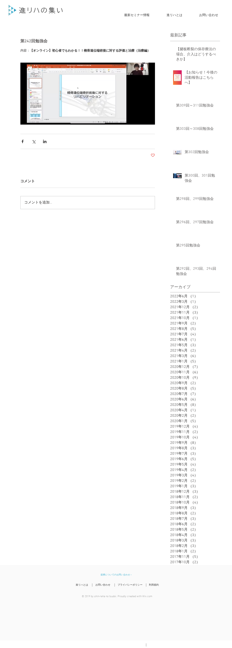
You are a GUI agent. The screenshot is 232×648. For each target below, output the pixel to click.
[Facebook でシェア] (22, 141)
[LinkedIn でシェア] (45, 141)
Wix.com (147, 596)
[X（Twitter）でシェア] (33, 141)
